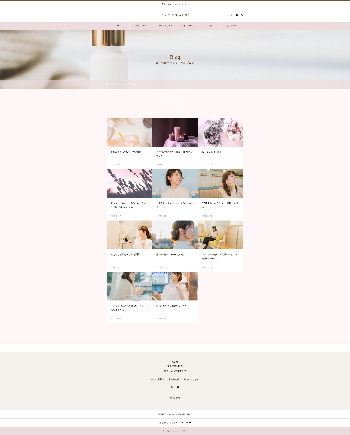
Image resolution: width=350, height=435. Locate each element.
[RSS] (242, 15)
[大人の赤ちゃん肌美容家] (175, 15)
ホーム (118, 26)
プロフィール (141, 26)
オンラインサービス (186, 26)
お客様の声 (232, 26)
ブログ (209, 26)
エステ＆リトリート (163, 26)
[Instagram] (231, 15)
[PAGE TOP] (175, 348)
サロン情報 (175, 398)
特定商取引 (164, 423)
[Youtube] (236, 15)
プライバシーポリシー (181, 423)
